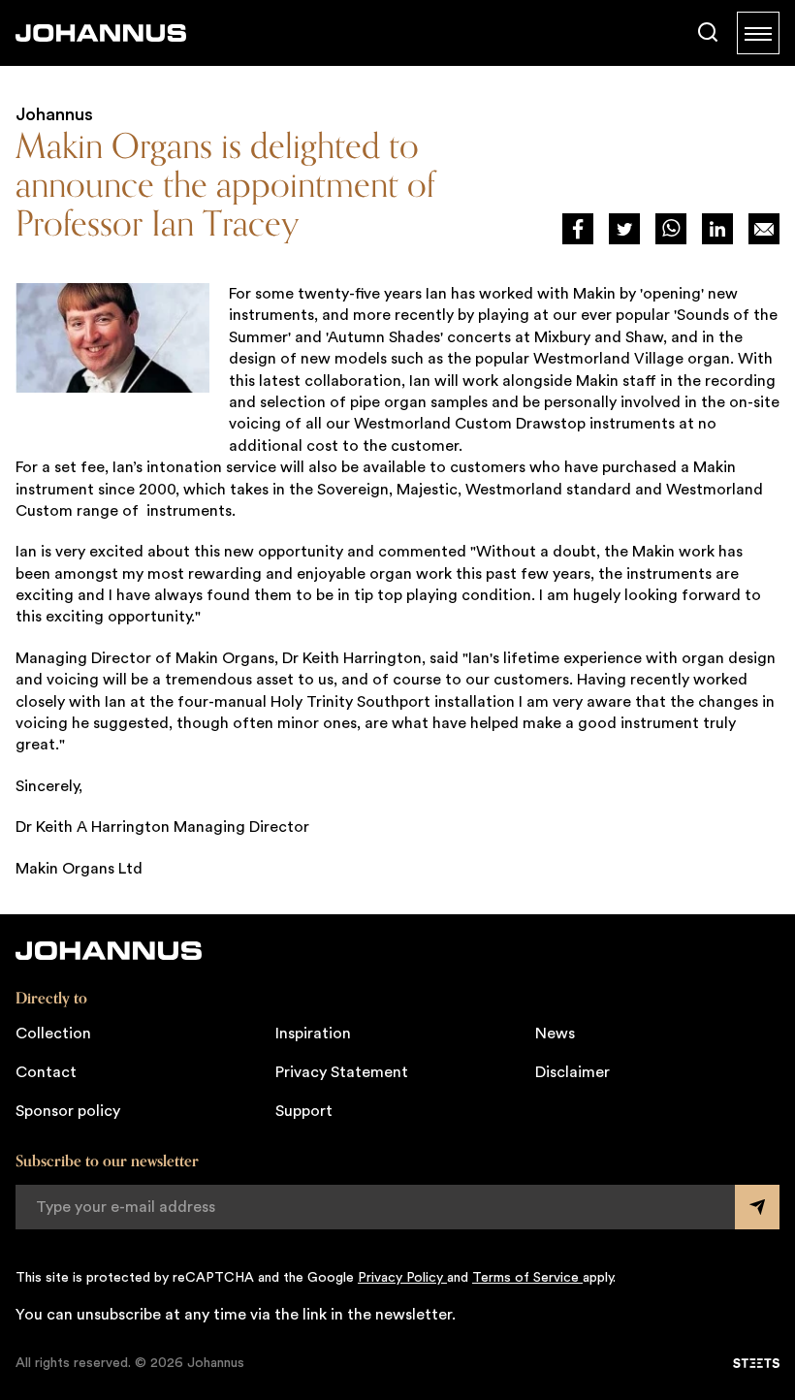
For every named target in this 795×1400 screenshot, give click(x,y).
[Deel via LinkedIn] (717, 228)
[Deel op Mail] (763, 228)
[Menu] (758, 33)
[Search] (707, 33)
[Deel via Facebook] (577, 228)
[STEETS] (756, 1363)
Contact (46, 1072)
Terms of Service (527, 1278)
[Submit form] (757, 1207)
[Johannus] (101, 33)
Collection (53, 1033)
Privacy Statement (341, 1072)
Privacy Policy (402, 1278)
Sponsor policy (68, 1111)
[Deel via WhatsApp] (670, 228)
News (555, 1033)
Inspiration (313, 1033)
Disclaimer (572, 1072)
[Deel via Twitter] (624, 228)
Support (304, 1111)
